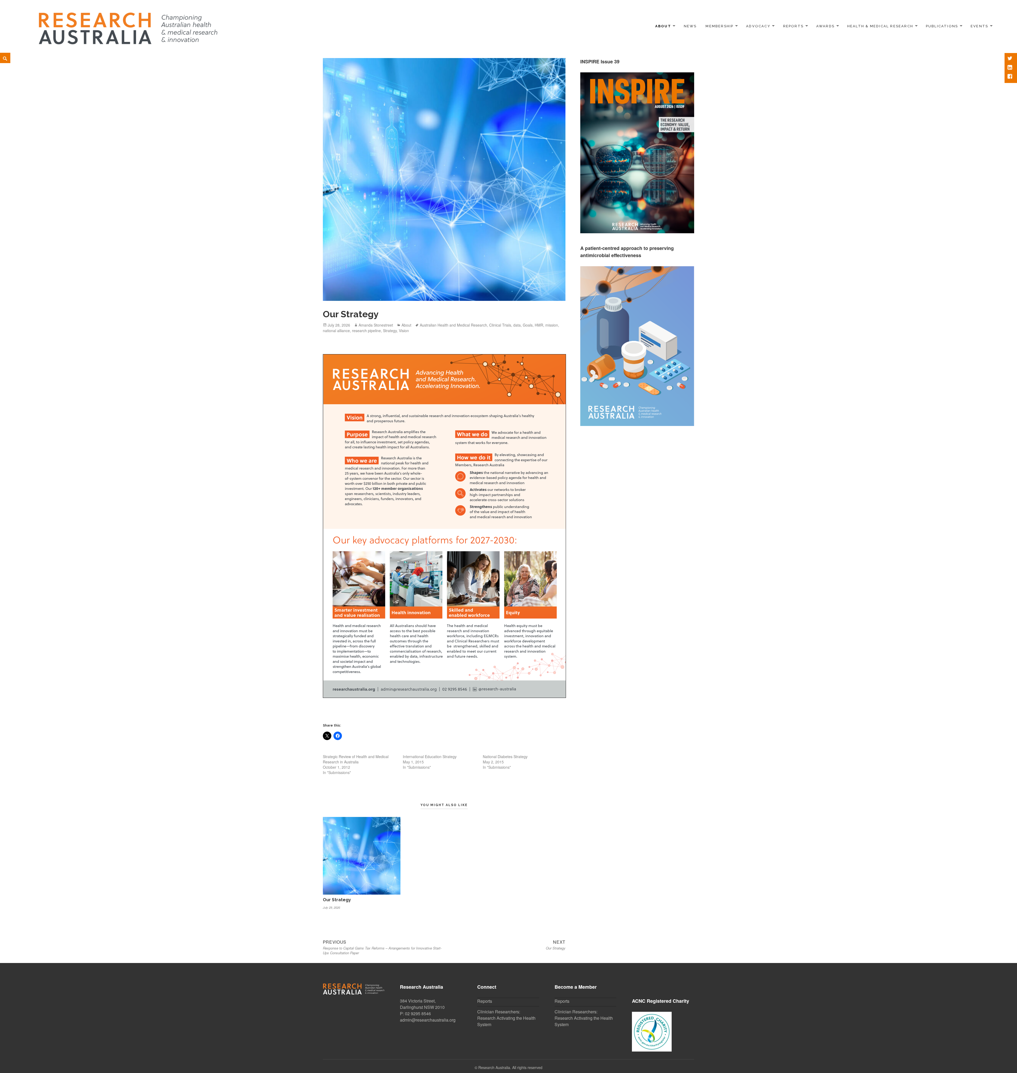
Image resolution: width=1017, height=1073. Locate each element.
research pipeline (366, 330)
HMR (539, 325)
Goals (528, 325)
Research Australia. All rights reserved (510, 1067)
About (663, 26)
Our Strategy (337, 899)
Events (979, 26)
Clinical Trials (500, 325)
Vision (404, 330)
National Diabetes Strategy (505, 756)
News (690, 26)
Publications (942, 26)
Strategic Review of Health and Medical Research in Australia (356, 759)
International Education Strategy (430, 756)
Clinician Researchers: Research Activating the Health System (506, 1018)
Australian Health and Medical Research (453, 325)
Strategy (390, 330)
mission (551, 325)
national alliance (336, 330)
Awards (825, 26)
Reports (793, 26)
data (517, 325)
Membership (719, 26)
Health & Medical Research (880, 26)
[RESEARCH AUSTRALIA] (128, 25)
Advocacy (758, 26)
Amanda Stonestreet (376, 325)
